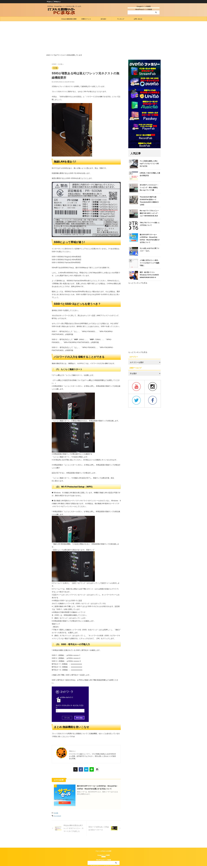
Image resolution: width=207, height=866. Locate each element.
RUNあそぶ (57, 1)
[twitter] (75, 769)
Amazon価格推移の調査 (69, 19)
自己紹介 (103, 19)
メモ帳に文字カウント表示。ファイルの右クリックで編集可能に (149, 262)
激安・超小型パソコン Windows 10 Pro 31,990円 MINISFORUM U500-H (149, 274)
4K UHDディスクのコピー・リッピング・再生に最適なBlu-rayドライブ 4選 (149, 187)
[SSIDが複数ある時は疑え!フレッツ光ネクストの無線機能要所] (86, 769)
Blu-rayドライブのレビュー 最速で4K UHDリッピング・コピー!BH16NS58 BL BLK (149, 213)
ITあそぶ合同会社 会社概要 (103, 851)
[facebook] (81, 769)
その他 (56, 813)
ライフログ (57, 816)
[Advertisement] (103, 37)
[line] (91, 769)
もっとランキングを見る (137, 283)
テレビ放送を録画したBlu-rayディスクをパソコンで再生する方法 (149, 163)
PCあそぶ (50, 1)
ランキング (120, 19)
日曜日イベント (86, 19)
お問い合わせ (138, 19)
